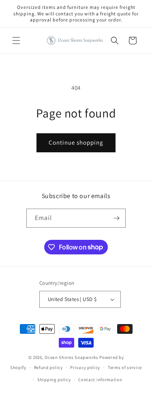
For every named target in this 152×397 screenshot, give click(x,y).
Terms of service (125, 367)
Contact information (100, 379)
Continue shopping (76, 142)
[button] (16, 40)
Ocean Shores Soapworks (71, 357)
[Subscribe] (116, 218)
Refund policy (48, 367)
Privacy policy (85, 367)
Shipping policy (54, 379)
